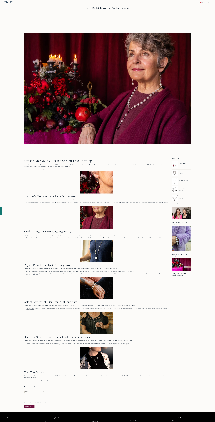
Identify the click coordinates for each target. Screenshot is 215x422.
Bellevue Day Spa (67, 273)
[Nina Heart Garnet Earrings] (96, 182)
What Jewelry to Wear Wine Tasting (179, 255)
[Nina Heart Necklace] (96, 217)
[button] (101, 2)
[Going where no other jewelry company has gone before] (181, 213)
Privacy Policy (42, 402)
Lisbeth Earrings (45, 343)
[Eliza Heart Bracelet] (96, 288)
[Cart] (211, 2)
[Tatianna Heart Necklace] (96, 323)
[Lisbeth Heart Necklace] (96, 358)
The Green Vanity (59, 273)
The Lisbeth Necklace (30, 343)
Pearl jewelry (124, 271)
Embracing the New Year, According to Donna (179, 274)
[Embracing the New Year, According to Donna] (181, 264)
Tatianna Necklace (55, 343)
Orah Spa (75, 273)
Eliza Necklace (39, 343)
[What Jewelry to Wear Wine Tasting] (181, 238)
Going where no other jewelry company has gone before (180, 223)
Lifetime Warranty (133, 420)
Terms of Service (47, 402)
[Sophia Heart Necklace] (96, 251)
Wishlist (173, 420)
